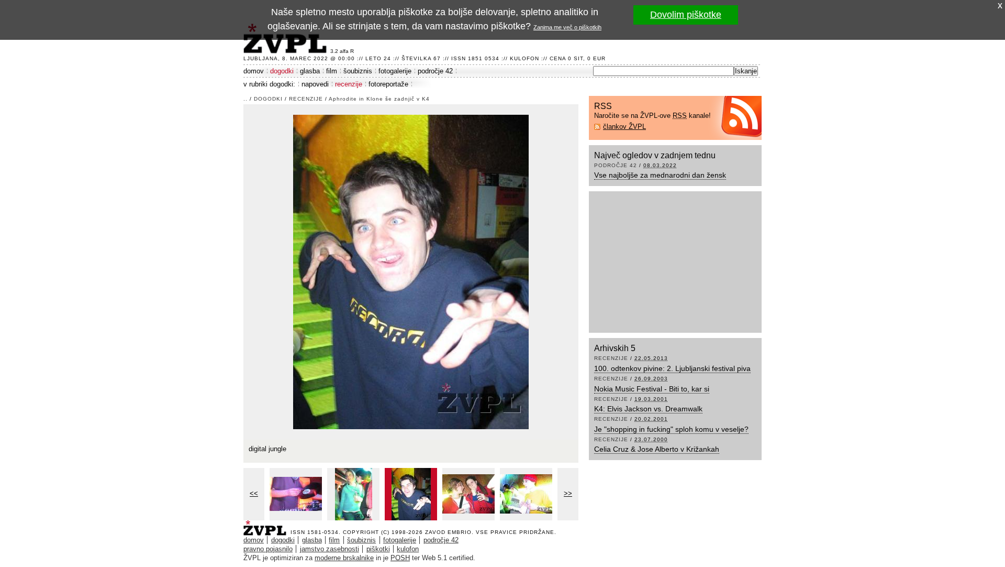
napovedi (315, 84)
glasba (310, 71)
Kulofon (524, 58)
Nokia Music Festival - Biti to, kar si (651, 389)
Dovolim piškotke (685, 14)
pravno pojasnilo (268, 549)
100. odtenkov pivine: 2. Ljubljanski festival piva (672, 368)
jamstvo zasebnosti (329, 549)
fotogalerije (394, 71)
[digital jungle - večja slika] (296, 494)
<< (254, 493)
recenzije (348, 84)
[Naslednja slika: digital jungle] (411, 271)
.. (245, 99)
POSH (400, 558)
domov (253, 71)
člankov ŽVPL (624, 126)
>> (568, 493)
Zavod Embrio (448, 532)
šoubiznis (357, 71)
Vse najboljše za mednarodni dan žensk (660, 175)
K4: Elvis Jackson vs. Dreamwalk (648, 409)
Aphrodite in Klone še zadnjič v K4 (379, 99)
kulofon (408, 549)
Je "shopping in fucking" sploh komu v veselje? (671, 429)
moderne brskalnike (344, 558)
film (331, 71)
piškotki (378, 549)
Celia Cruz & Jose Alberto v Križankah (656, 449)
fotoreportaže (388, 84)
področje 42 (435, 71)
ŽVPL (267, 524)
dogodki (282, 71)
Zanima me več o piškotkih (567, 27)
